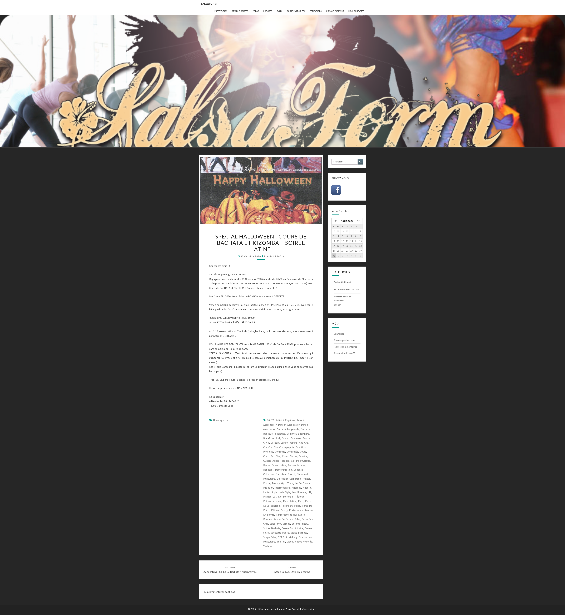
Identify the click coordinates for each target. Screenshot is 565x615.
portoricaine (296, 510)
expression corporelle (289, 478)
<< (335, 221)
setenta (296, 523)
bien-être (268, 438)
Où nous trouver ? (335, 11)
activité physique (285, 420)
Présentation (221, 11)
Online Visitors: (342, 282)
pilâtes (275, 510)
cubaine (303, 456)
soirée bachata (271, 528)
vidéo (290, 541)
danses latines (296, 465)
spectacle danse (280, 532)
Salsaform (209, 3)
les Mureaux (299, 492)
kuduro (307, 487)
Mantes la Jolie (272, 496)
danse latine (279, 465)
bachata (305, 429)
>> (358, 221)
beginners (303, 433)
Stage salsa (269, 537)
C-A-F (266, 442)
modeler (276, 501)
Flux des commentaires (345, 346)
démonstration (283, 469)
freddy (276, 483)
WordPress (292, 609)
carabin (275, 442)
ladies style (270, 492)
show (305, 523)
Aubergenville (291, 429)
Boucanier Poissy (300, 438)
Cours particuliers (296, 11)
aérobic (301, 420)
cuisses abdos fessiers (276, 460)
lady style (284, 492)
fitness (306, 478)
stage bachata (299, 532)
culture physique (300, 460)
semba (286, 523)
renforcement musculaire (290, 514)
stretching (291, 537)
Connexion (339, 333)
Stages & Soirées (240, 11)
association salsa (273, 429)
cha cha (303, 442)
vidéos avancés (303, 541)
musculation (289, 501)
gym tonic (287, 483)
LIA (309, 492)
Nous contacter (356, 11)
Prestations (316, 11)
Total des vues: (342, 289)
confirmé (280, 451)
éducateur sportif (285, 474)
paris (301, 501)
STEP (281, 537)
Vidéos (256, 11)
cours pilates (289, 456)
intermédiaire (282, 487)
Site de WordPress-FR (344, 353)
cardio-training (289, 442)
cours (303, 451)
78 (272, 420)
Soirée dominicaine (292, 528)
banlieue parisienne (274, 433)
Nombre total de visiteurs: (343, 298)
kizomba (296, 487)
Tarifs (279, 11)
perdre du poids (290, 505)
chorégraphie (286, 447)
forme (266, 483)
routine (267, 519)
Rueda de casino (283, 519)
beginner (291, 433)
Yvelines (267, 546)
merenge (288, 496)
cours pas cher (271, 456)
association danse (297, 424)
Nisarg (313, 609)
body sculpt (282, 438)
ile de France (302, 483)
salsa (297, 519)
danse (266, 465)
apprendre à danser (274, 424)
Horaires (267, 11)
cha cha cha (270, 447)
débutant (268, 469)
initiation (268, 487)
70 (268, 420)
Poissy (284, 510)
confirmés (292, 451)
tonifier (281, 541)
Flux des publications (344, 340)
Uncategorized (221, 420)
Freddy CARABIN (274, 256)
